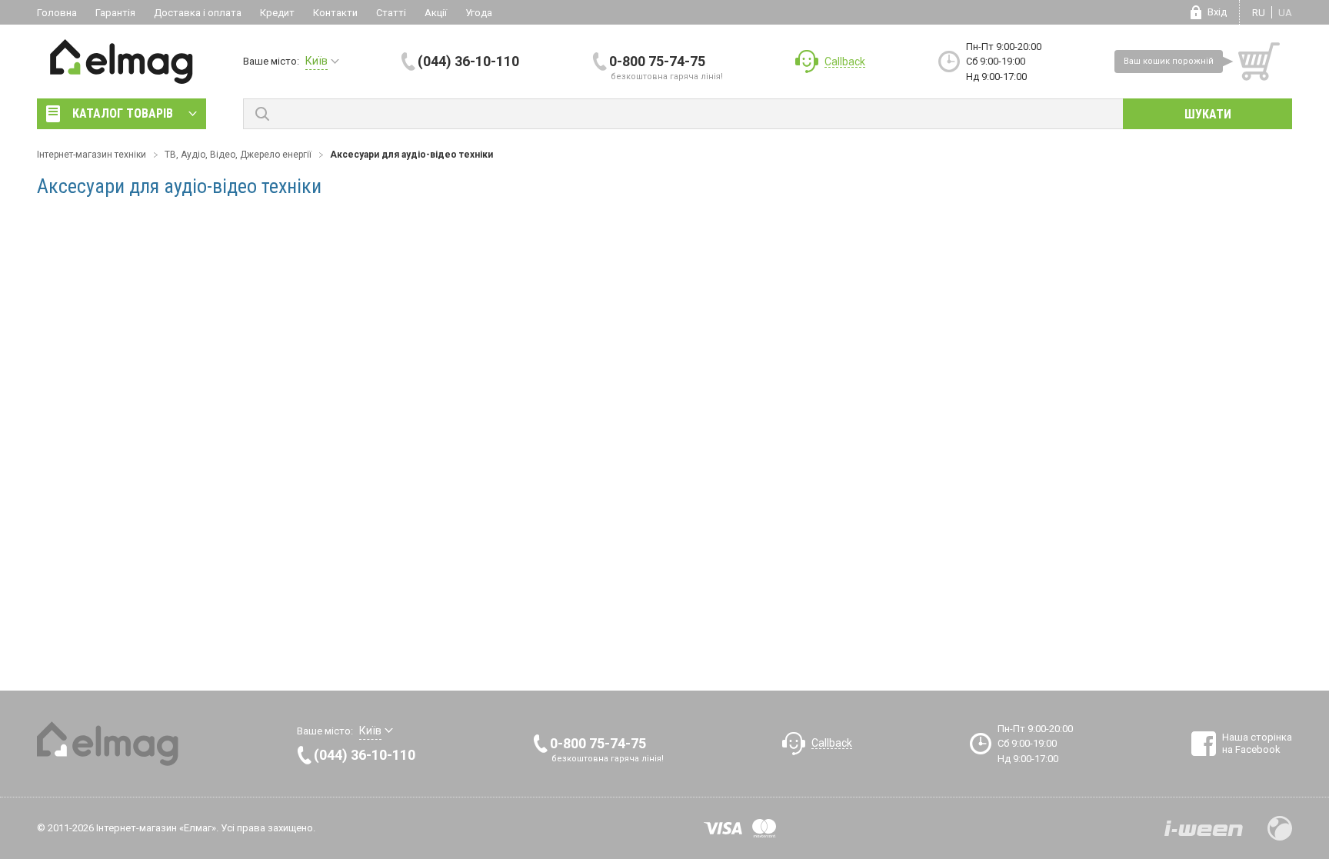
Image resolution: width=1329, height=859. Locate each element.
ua (1285, 13)
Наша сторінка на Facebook (1257, 743)
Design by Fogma (1279, 828)
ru (1258, 13)
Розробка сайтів (1203, 828)
